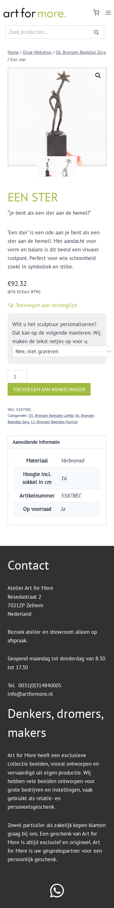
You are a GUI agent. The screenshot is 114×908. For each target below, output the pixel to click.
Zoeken (98, 32)
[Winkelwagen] (96, 12)
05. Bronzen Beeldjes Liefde (51, 415)
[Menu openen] (108, 12)
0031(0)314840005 (39, 685)
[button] (98, 75)
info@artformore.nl (31, 693)
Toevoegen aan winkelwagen (49, 389)
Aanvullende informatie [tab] (36, 442)
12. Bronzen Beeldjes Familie (54, 421)
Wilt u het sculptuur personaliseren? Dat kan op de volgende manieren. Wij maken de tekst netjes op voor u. (56, 333)
